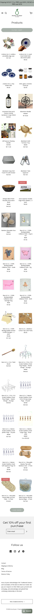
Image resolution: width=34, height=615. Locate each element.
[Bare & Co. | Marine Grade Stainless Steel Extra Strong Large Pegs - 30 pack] (25, 385)
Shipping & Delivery (7, 566)
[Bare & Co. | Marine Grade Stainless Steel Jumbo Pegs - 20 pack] (8, 418)
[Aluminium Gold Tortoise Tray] (25, 130)
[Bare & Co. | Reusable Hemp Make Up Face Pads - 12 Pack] (8, 485)
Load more (17, 510)
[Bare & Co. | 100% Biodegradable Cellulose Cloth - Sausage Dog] (8, 285)
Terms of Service (6, 571)
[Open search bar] (6, 13)
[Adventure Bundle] (25, 101)
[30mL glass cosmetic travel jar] (25, 73)
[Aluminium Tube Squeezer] (25, 160)
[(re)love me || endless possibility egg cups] (8, 44)
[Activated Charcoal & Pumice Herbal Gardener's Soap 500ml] (8, 101)
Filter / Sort (17, 30)
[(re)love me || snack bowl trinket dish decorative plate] (25, 44)
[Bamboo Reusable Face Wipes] (8, 220)
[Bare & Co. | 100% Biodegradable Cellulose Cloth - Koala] (8, 253)
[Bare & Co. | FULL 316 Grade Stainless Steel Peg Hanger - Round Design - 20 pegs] (25, 352)
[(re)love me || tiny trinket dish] (8, 73)
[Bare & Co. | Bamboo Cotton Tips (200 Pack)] (25, 318)
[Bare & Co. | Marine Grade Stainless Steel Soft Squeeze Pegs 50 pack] (8, 452)
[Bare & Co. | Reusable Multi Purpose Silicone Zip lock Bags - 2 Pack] (25, 485)
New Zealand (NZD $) (16, 601)
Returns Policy (5, 574)
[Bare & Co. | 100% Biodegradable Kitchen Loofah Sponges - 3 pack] (8, 318)
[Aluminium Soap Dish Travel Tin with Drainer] (8, 160)
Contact (3, 563)
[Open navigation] (2, 13)
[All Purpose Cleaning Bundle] (8, 130)
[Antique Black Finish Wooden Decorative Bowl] (8, 188)
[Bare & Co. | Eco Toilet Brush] (8, 352)
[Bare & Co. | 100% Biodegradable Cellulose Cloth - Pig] (25, 253)
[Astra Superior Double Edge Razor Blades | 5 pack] (25, 188)
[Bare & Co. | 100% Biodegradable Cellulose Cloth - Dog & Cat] (25, 220)
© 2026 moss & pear (11, 609)
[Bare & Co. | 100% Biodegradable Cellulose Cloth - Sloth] (25, 285)
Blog (2, 568)
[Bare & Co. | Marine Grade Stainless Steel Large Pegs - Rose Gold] (25, 418)
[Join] (26, 531)
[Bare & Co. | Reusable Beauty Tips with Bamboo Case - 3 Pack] (25, 452)
